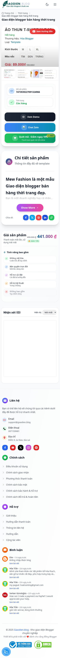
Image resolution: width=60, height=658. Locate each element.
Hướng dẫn (12, 533)
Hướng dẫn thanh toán (18, 521)
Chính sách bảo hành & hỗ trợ (22, 490)
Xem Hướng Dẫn (44, 31)
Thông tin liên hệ (15, 527)
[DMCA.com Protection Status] (43, 644)
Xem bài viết (14, 563)
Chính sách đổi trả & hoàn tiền (22, 496)
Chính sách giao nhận (17, 472)
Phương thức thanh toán (19, 478)
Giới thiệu (11, 515)
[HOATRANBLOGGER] (16, 4)
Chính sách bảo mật (16, 484)
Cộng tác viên (13, 540)
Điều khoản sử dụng (17, 466)
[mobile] (55, 4)
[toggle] (47, 4)
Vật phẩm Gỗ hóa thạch (44, 571)
